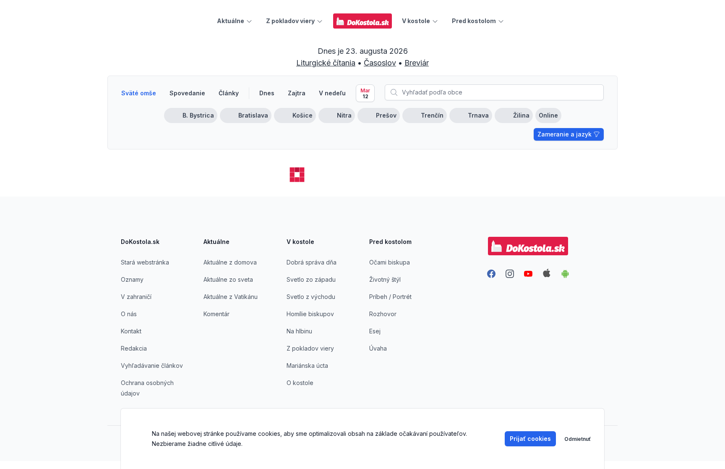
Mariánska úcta (307, 365)
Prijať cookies (530, 438)
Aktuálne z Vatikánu (230, 296)
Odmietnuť (577, 439)
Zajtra (296, 93)
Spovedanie (187, 93)
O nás (129, 313)
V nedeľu (332, 93)
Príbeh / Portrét (390, 296)
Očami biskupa (389, 262)
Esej (375, 331)
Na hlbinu (299, 331)
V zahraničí (136, 296)
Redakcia (134, 348)
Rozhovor (382, 313)
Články (229, 93)
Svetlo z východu (311, 296)
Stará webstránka (145, 262)
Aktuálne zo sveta (228, 279)
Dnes (266, 93)
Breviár (416, 62)
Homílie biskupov (310, 313)
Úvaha (378, 348)
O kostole (300, 382)
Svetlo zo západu (311, 279)
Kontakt (131, 331)
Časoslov (380, 62)
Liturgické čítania (325, 62)
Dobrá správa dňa (311, 262)
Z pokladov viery (310, 348)
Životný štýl (385, 279)
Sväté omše (138, 93)
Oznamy (132, 279)
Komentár (216, 313)
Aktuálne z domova (230, 262)
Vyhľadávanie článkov (152, 365)
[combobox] (494, 92)
